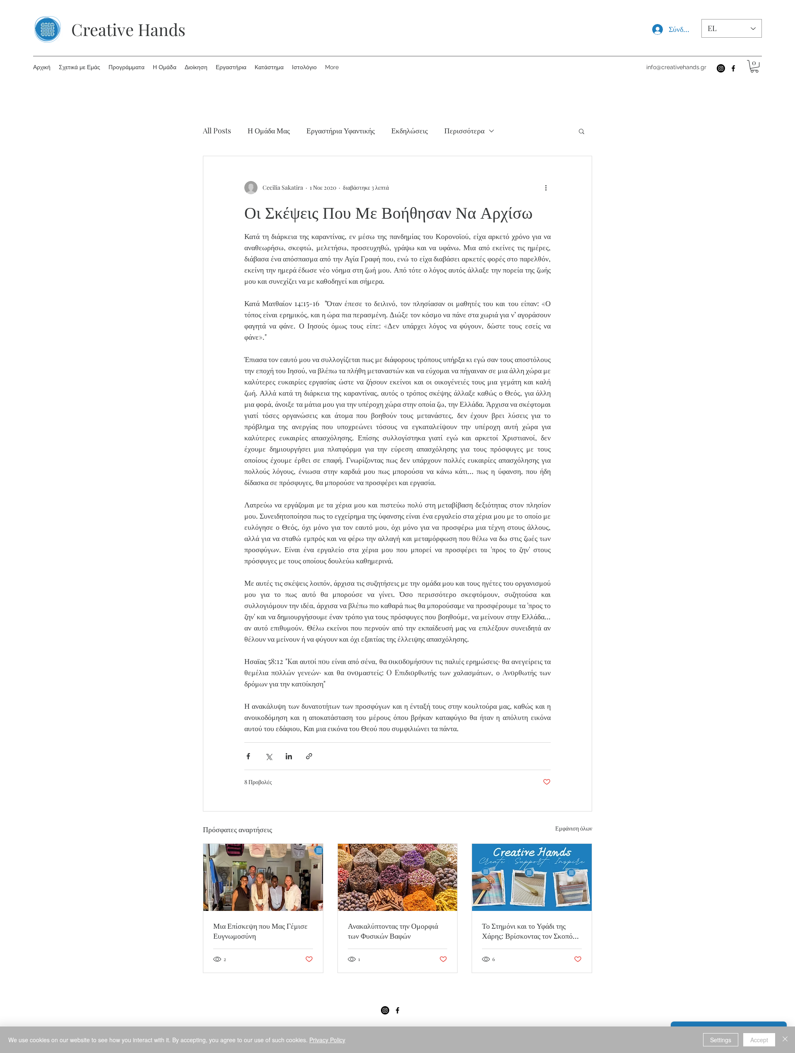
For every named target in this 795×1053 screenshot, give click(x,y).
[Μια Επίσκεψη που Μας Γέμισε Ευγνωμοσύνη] (263, 877)
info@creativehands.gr (676, 67)
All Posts (217, 130)
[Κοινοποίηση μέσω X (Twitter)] (268, 756)
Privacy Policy (327, 1040)
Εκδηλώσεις (409, 130)
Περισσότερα (464, 130)
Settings (720, 1040)
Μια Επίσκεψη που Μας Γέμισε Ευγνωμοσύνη (260, 931)
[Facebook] (733, 68)
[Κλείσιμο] (785, 1039)
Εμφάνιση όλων (573, 828)
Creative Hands (128, 29)
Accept (759, 1040)
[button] (754, 66)
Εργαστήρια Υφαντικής (340, 130)
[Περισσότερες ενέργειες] (546, 188)
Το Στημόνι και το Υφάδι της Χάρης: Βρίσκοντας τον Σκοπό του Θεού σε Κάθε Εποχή (527, 931)
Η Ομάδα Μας (269, 130)
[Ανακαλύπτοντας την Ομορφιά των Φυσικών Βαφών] (398, 877)
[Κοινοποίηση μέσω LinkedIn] (289, 756)
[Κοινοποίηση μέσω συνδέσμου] (309, 756)
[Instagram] (721, 68)
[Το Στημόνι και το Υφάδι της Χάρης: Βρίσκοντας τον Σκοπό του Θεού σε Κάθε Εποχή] (532, 877)
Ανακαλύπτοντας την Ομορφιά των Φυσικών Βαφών (393, 931)
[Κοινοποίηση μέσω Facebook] (248, 756)
